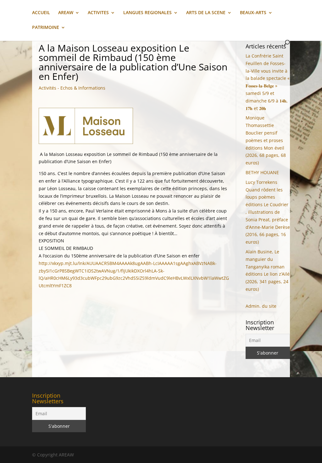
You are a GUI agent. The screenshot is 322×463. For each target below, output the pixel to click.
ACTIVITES (98, 12)
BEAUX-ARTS (253, 12)
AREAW (65, 12)
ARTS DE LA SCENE (205, 12)
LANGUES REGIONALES (147, 12)
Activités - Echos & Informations (72, 88)
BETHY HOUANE (262, 172)
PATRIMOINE (45, 27)
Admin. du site (261, 306)
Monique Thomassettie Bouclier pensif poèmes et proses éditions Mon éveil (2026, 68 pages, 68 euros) (266, 140)
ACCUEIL (41, 12)
